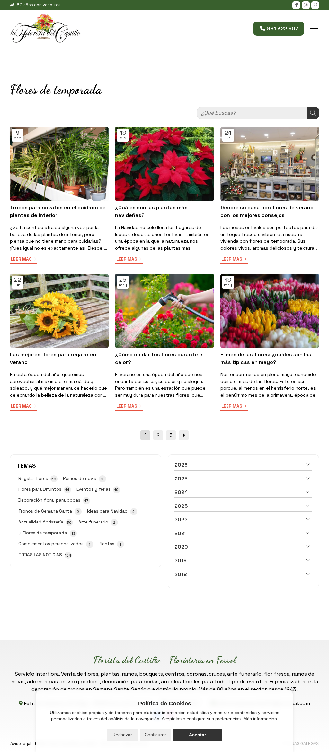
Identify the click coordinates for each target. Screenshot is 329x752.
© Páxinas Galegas (299, 743)
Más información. (260, 718)
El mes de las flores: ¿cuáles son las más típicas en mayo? (265, 358)
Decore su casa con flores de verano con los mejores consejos (267, 211)
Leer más (21, 259)
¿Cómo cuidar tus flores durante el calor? (159, 358)
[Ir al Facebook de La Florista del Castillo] (296, 5)
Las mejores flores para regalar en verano (53, 358)
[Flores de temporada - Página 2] (184, 435)
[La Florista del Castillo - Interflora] (45, 28)
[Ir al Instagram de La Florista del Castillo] (306, 5)
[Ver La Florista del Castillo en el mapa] (315, 5)
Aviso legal (20, 743)
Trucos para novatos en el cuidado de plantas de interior (58, 211)
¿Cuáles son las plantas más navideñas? (151, 211)
